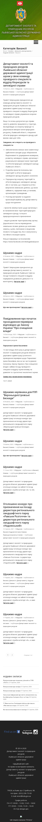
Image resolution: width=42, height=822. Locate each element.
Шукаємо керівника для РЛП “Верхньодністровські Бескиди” (20, 395)
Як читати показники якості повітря (15, 710)
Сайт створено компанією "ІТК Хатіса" (21, 820)
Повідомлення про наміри (11, 687)
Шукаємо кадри (12, 252)
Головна (10, 51)
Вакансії (6, 92)
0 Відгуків (18, 89)
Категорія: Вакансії (15, 48)
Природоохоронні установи (13, 535)
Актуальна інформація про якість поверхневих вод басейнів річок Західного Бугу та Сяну (20, 696)
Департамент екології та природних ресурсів (19, 538)
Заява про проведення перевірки (17, 376)
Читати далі (19, 281)
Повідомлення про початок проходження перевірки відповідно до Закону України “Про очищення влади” (19, 325)
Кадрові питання (8, 53)
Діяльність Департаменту (23, 51)
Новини (11, 92)
